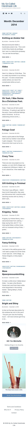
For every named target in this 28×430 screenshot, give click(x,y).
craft (12, 90)
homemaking (5, 91)
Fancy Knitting (9, 242)
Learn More (14, 348)
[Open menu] (24, 13)
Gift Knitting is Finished (13, 183)
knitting (8, 33)
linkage (14, 33)
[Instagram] (3, 13)
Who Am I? (7, 410)
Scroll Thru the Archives (14, 395)
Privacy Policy (19, 410)
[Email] (11, 13)
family (20, 90)
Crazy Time (7, 156)
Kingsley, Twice (10, 212)
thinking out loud (8, 63)
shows (13, 34)
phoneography (6, 93)
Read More (6, 57)
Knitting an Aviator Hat (13, 38)
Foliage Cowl (8, 130)
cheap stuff (10, 61)
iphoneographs (15, 180)
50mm (3, 33)
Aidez (5, 66)
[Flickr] (9, 13)
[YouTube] (6, 13)
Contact (14, 413)
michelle (6, 41)
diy (16, 90)
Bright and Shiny (10, 303)
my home (18, 91)
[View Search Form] (21, 13)
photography (6, 34)
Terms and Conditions (14, 407)
